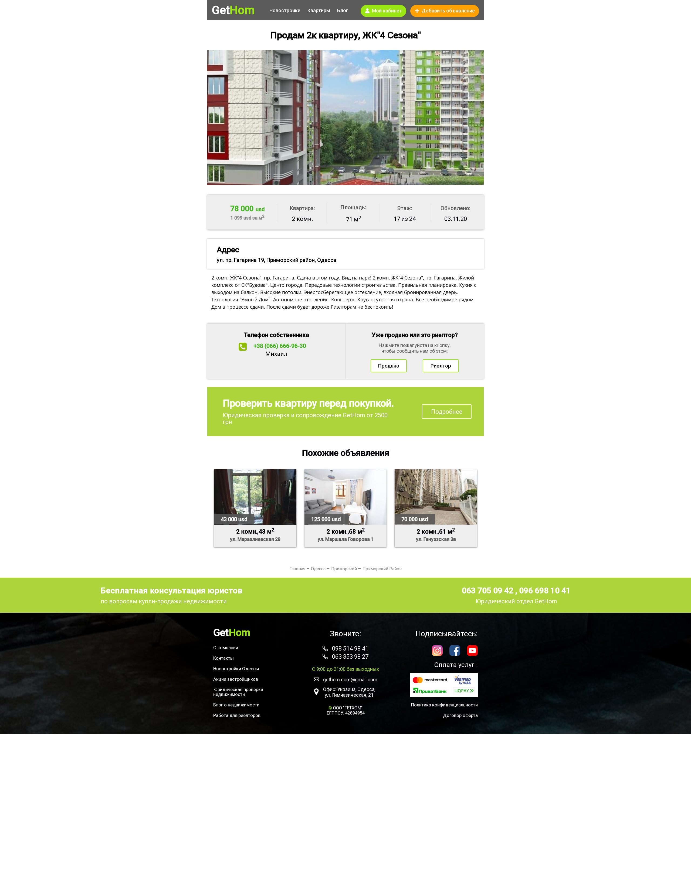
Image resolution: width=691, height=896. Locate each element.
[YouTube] (472, 651)
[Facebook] (454, 651)
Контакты (223, 658)
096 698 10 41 (545, 590)
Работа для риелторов (236, 715)
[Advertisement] (345, 815)
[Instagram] (437, 651)
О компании (225, 647)
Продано (388, 366)
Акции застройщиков (235, 679)
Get (233, 10)
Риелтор (441, 366)
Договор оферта (460, 715)
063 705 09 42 (488, 590)
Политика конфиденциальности (444, 704)
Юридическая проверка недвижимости (238, 692)
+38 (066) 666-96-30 (279, 346)
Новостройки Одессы (236, 668)
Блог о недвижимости (236, 704)
